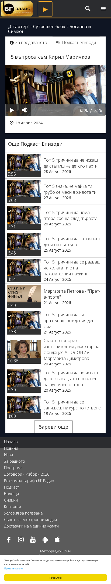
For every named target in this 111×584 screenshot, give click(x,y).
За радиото (14, 461)
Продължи (55, 577)
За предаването (31, 42)
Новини (11, 448)
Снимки (11, 500)
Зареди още (53, 426)
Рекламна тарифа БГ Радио (29, 480)
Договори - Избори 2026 (26, 474)
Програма (13, 467)
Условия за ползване (23, 513)
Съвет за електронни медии (30, 519)
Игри (8, 454)
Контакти (12, 506)
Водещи (11, 493)
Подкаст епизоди (79, 42)
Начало (11, 441)
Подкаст (11, 487)
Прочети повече (13, 568)
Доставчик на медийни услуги (31, 526)
